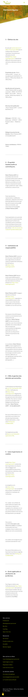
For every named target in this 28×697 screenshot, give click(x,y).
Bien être (5, 626)
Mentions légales (7, 647)
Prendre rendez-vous (8, 641)
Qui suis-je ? (6, 638)
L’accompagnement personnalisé (11, 677)
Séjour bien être (7, 632)
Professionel (6, 620)
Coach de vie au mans (8, 667)
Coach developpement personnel (11, 659)
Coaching (5, 629)
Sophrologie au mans (8, 662)
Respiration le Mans (8, 664)
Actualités (5, 644)
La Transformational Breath (9, 679)
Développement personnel (9, 623)
